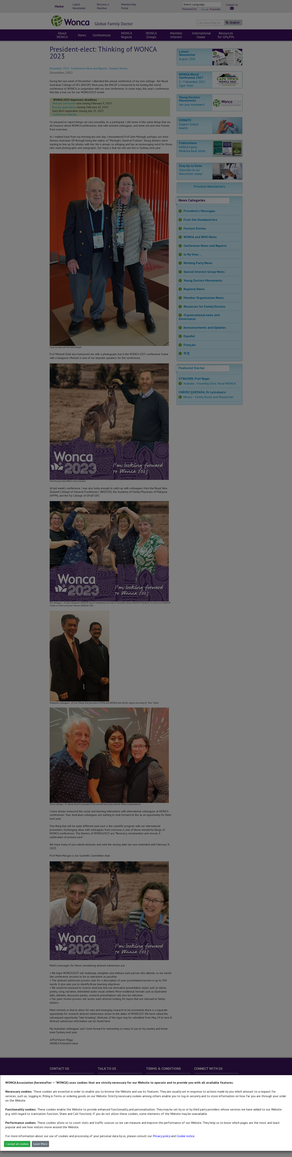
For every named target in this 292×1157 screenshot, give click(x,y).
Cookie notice (185, 1136)
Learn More (40, 1144)
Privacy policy (161, 1136)
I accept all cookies (17, 1144)
